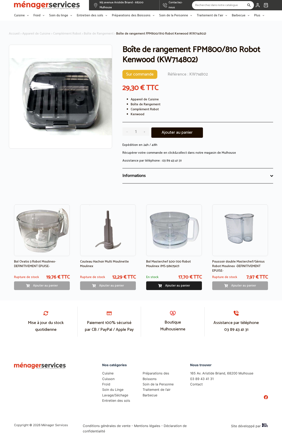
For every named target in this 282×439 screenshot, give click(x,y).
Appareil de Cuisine (36, 33)
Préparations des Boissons (131, 15)
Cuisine (19, 15)
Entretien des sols (90, 15)
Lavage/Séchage (115, 395)
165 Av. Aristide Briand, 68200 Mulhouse (221, 373)
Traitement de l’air (210, 15)
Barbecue (238, 15)
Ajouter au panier (177, 132)
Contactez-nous (175, 5)
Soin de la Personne (173, 15)
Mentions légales (147, 426)
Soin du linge (58, 15)
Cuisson (108, 379)
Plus (257, 15)
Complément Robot (67, 33)
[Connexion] (258, 5)
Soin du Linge (112, 389)
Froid (36, 15)
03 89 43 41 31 (172, 160)
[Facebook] (266, 397)
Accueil (14, 33)
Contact (196, 384)
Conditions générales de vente (106, 426)
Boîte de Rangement (99, 33)
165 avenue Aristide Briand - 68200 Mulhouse (121, 5)
